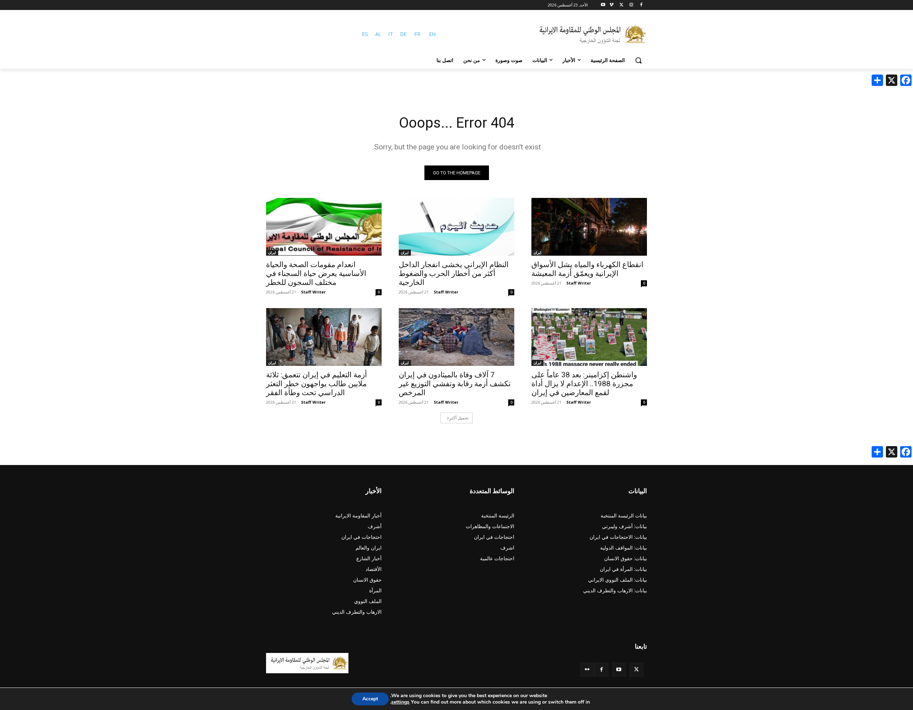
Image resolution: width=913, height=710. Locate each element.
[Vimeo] (611, 5)
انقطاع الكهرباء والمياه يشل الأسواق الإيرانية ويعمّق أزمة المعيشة (587, 269)
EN (432, 34)
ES (365, 34)
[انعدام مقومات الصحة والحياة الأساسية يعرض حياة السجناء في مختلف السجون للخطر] (324, 227)
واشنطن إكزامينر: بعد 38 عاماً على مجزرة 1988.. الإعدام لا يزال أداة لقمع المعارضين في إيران (584, 384)
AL (378, 34)
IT (390, 34)
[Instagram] (631, 5)
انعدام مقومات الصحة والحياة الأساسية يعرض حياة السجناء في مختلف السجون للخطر (316, 273)
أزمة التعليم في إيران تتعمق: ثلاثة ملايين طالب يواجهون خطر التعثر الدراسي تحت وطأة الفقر (316, 384)
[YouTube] (619, 669)
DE (403, 34)
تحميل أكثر (459, 418)
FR (417, 34)
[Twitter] (636, 669)
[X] (621, 5)
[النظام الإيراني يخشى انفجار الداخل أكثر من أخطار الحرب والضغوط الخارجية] (456, 227)
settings (400, 702)
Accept (370, 698)
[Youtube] (603, 5)
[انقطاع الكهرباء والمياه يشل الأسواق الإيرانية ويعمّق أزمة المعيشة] (589, 227)
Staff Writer (578, 283)
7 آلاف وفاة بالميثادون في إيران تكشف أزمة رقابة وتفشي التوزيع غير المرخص (455, 384)
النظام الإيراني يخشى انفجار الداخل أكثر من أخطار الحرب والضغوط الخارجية (454, 273)
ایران (537, 252)
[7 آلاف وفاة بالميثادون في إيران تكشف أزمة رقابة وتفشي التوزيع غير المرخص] (456, 337)
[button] (638, 60)
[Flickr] (587, 669)
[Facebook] (641, 5)
